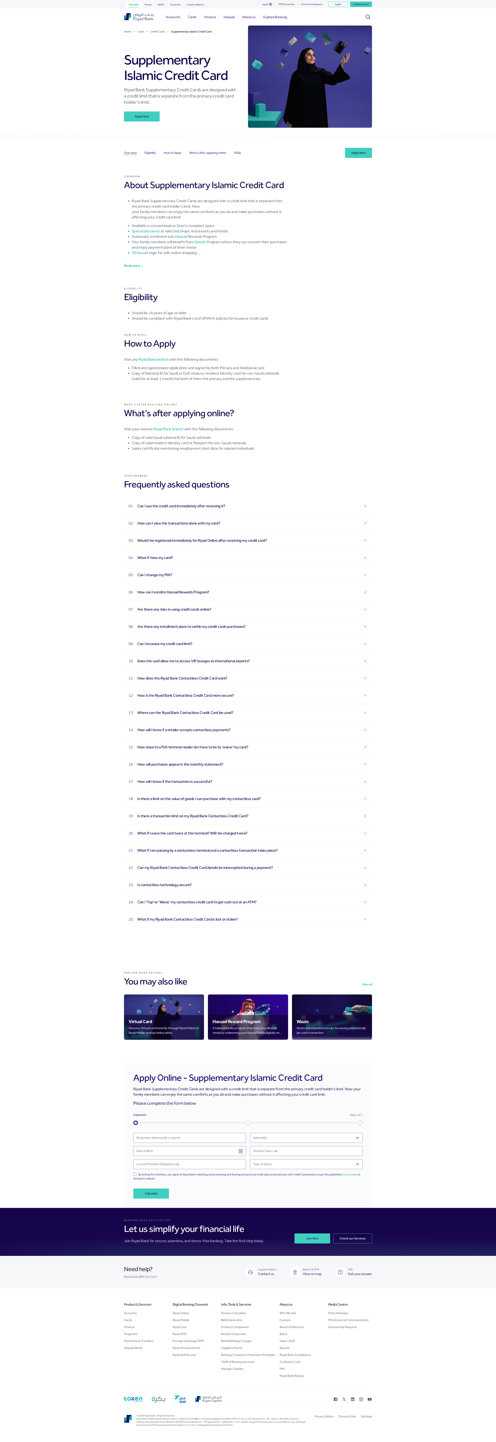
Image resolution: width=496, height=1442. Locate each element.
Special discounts (146, 231)
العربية (265, 4)
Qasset (200, 242)
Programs (130, 1334)
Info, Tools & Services (236, 1304)
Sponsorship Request (342, 1327)
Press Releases (338, 1313)
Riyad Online (181, 1313)
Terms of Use (347, 1416)
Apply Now (142, 116)
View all (367, 984)
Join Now (312, 1238)
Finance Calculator (233, 1313)
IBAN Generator (231, 1320)
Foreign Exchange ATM (188, 1341)
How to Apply (173, 153)
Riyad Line (179, 1327)
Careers (285, 1320)
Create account (361, 4)
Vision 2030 (287, 1341)
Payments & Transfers (138, 1341)
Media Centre (338, 1304)
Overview (130, 153)
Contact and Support (311, 4)
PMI (282, 1369)
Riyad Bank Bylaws (292, 1376)
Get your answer (360, 1274)
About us (286, 1304)
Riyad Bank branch (154, 359)
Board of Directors (292, 1327)
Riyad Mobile (181, 1320)
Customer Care (290, 1362)
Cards (128, 1320)
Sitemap (366, 1416)
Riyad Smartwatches (186, 1348)
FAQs (237, 153)
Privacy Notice (324, 1416)
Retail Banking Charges (236, 1341)
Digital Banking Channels (190, 1304)
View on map (312, 1274)
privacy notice (349, 1174)
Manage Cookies (232, 1369)
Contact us (266, 1274)
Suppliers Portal (231, 1348)
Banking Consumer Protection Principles (248, 1355)
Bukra (283, 1334)
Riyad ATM (180, 1334)
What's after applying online (207, 153)
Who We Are (288, 1313)
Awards (284, 1348)
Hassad (181, 236)
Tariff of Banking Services (238, 1362)
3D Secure (140, 252)
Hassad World (133, 1348)
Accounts (130, 1313)
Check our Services (353, 1238)
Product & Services (138, 1304)
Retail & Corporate (233, 1334)
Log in (338, 4)
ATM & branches (286, 4)
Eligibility (150, 153)
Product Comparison (235, 1327)
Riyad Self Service (184, 1355)
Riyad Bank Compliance (295, 1355)
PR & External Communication (348, 1320)
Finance (129, 1327)
